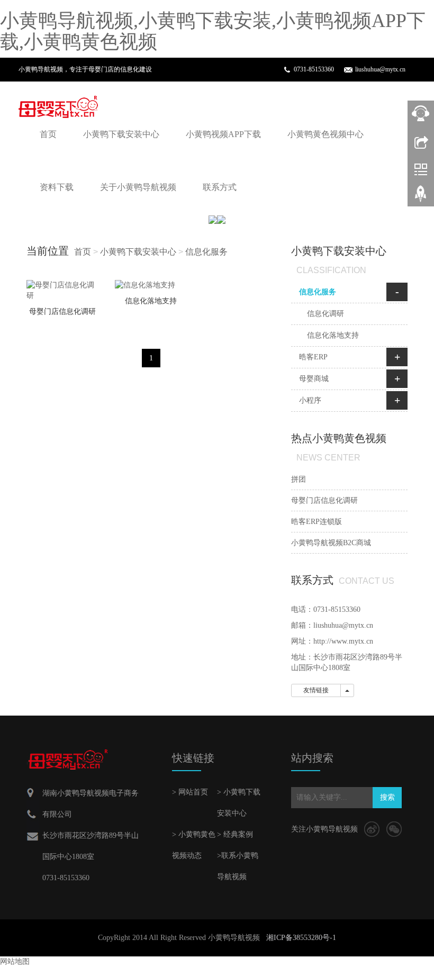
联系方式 (220, 187)
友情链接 (316, 690)
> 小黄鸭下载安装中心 (238, 802)
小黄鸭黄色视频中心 (325, 134)
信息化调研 (325, 314)
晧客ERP (313, 357)
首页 (48, 134)
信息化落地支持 (151, 301)
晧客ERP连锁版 (316, 522)
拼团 (298, 479)
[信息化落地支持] (151, 285)
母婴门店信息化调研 (62, 311)
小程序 (310, 400)
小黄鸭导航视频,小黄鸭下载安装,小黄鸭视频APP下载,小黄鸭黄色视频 (213, 31)
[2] (217, 219)
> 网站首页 (190, 792)
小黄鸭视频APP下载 (223, 134)
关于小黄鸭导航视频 (138, 187)
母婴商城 (314, 379)
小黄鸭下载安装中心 (121, 134)
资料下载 (57, 187)
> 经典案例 (235, 834)
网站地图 (15, 961)
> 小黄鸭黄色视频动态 (193, 845)
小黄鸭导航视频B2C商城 (331, 543)
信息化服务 (206, 251)
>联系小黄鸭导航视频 (237, 866)
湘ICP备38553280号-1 (301, 938)
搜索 (387, 797)
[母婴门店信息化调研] (62, 290)
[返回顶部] (421, 197)
